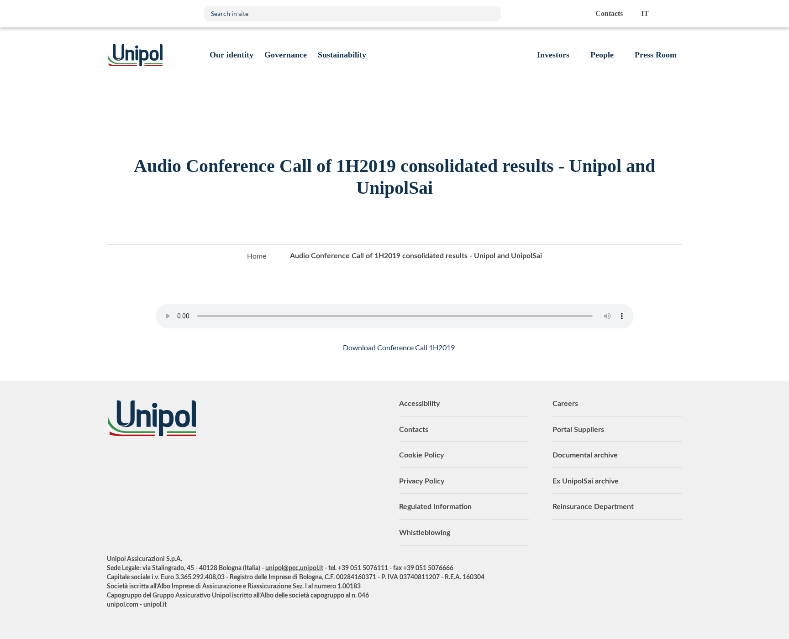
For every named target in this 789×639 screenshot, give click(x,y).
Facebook (182, 461)
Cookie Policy (421, 455)
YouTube (114, 461)
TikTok (228, 461)
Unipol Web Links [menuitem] (674, 13)
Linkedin (136, 461)
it (645, 13)
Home (256, 255)
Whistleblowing (424, 532)
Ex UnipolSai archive (585, 481)
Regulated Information (435, 506)
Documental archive (585, 455)
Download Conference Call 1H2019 (398, 347)
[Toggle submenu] (231, 54)
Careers (565, 403)
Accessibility (419, 403)
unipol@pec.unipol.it (294, 568)
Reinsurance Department (593, 506)
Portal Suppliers (578, 429)
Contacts (413, 429)
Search (489, 13)
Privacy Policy (421, 481)
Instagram (205, 461)
